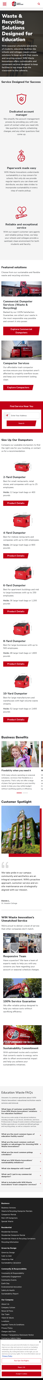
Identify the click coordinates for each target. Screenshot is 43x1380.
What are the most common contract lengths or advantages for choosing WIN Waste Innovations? (19, 1144)
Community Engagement (11, 1276)
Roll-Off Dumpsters (9, 1218)
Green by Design (8, 1252)
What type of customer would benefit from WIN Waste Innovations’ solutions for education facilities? (19, 1111)
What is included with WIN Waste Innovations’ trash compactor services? (19, 1183)
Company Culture (8, 1307)
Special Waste (7, 1221)
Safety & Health (8, 1290)
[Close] (39, 1341)
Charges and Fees (8, 1331)
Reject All (21, 1367)
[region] (21, 1358)
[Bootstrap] (18, 4)
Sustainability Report (9, 1293)
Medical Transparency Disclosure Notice (17, 1335)
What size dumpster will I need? (16, 1168)
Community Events (9, 1280)
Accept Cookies (21, 1374)
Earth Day (5, 1283)
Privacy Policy (6, 1328)
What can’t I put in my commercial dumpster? (16, 1175)
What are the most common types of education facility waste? (18, 1135)
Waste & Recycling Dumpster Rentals (16, 1211)
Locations (5, 1321)
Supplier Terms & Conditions (12, 1324)
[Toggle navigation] (4, 4)
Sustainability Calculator (11, 1263)
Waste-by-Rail (7, 1259)
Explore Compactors (18, 387)
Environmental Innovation (11, 1287)
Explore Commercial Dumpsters (21, 331)
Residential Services (9, 1232)
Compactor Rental (8, 1214)
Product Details (15, 503)
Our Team (5, 1314)
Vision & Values (7, 1318)
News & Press (7, 1311)
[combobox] (24, 415)
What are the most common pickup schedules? (17, 1153)
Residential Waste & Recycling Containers (18, 1238)
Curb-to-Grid (6, 1256)
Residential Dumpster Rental (13, 1235)
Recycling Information (10, 1242)
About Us (5, 1304)
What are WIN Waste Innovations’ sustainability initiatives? (16, 1161)
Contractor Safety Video (11, 1338)
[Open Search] (38, 4)
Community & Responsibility (12, 1273)
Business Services (8, 1207)
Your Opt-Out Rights (21, 1361)
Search (21, 423)
